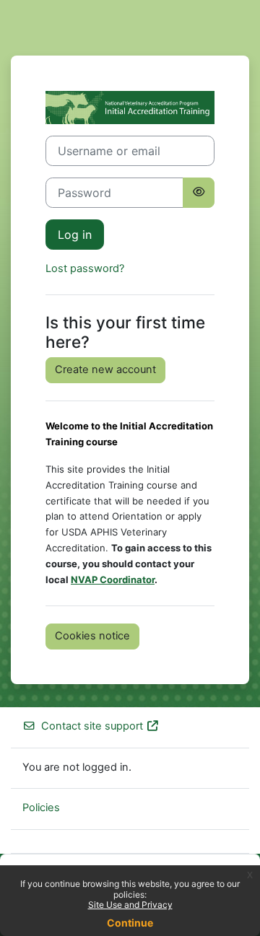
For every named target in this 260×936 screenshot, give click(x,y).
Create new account (105, 369)
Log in (75, 234)
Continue (130, 923)
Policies (41, 807)
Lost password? (85, 268)
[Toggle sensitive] (198, 193)
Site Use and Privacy (130, 904)
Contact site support (92, 726)
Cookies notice (92, 635)
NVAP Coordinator (113, 579)
